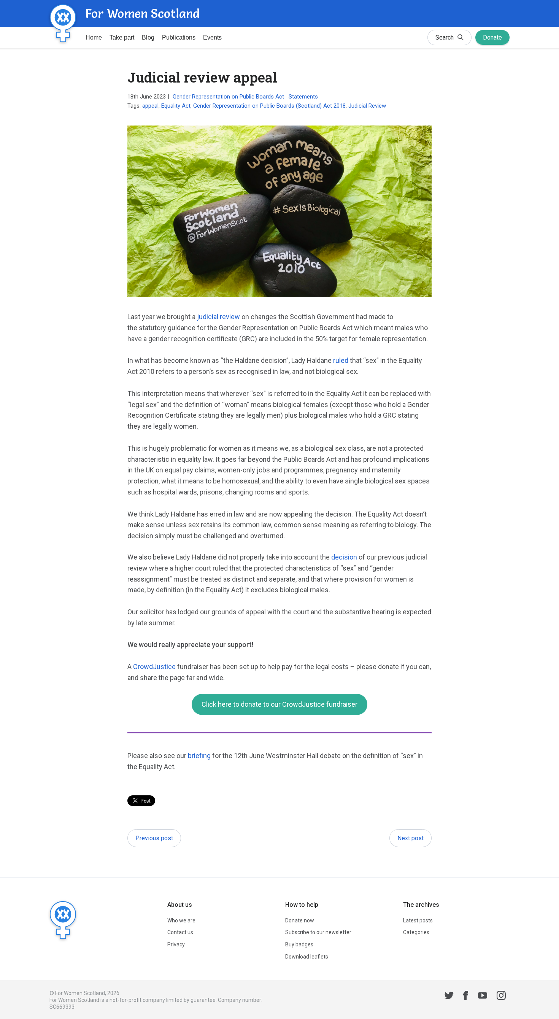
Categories (416, 932)
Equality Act (176, 105)
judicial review (218, 317)
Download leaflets (306, 957)
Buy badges (299, 944)
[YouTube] (482, 996)
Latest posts (418, 920)
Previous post (154, 838)
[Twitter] (449, 996)
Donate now (299, 920)
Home (94, 37)
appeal (150, 105)
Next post (410, 838)
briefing (199, 756)
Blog (148, 37)
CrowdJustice (154, 667)
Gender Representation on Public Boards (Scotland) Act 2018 (269, 105)
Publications (178, 37)
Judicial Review (367, 105)
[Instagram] (501, 996)
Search (444, 37)
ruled (340, 360)
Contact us (180, 932)
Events (212, 37)
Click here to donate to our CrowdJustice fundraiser (279, 704)
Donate (492, 37)
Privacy (176, 944)
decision (344, 557)
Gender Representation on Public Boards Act (228, 96)
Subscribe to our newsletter (318, 932)
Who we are (181, 920)
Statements (303, 96)
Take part (122, 37)
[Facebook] (465, 996)
